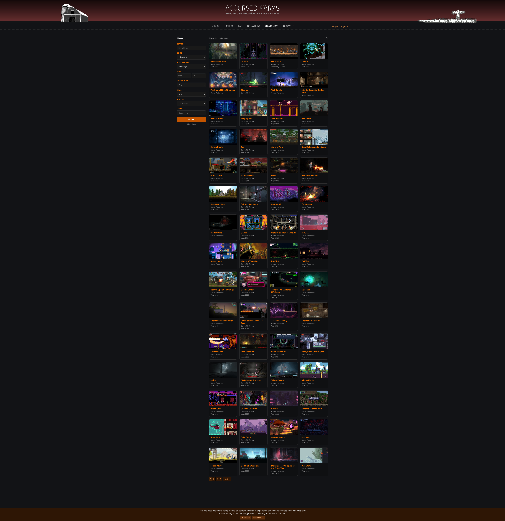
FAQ (240, 26)
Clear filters (191, 124)
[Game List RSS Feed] (327, 38)
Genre (179, 53)
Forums (286, 26)
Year (179, 72)
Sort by (180, 99)
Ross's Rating (183, 62)
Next (226, 479)
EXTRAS (229, 26)
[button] (293, 25)
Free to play (182, 81)
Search (180, 44)
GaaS (179, 90)
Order (179, 109)
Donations (254, 26)
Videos (216, 26)
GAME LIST (271, 26)
